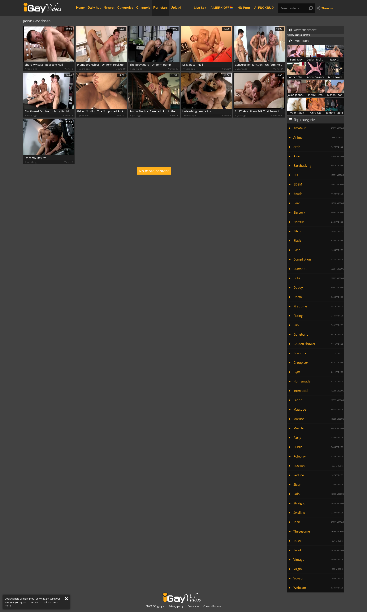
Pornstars (160, 7)
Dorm (318, 297)
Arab (318, 147)
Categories (125, 7)
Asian (318, 156)
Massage (318, 409)
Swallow (318, 513)
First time (318, 306)
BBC (318, 175)
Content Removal (212, 606)
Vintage (318, 559)
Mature (318, 419)
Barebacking (318, 165)
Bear (318, 203)
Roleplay (318, 456)
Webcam (318, 588)
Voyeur (318, 578)
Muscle (318, 428)
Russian (318, 466)
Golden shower (318, 344)
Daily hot (94, 7)
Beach (318, 194)
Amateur (318, 128)
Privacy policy (176, 606)
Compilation (318, 259)
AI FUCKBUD (264, 7)
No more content (154, 170)
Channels (143, 7)
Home (80, 7)
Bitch (318, 231)
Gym (318, 372)
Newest (109, 7)
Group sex (318, 362)
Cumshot (318, 269)
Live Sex (200, 7)
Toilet (318, 541)
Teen (318, 522)
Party (318, 438)
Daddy (318, 287)
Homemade (318, 381)
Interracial (318, 391)
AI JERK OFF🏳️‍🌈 (221, 7)
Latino (318, 400)
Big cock (318, 212)
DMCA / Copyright (155, 606)
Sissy (318, 484)
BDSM (318, 184)
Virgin (318, 569)
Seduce (318, 475)
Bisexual (318, 222)
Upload (176, 7)
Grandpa (318, 353)
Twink (318, 550)
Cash (318, 250)
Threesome (318, 531)
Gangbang (318, 334)
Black (318, 241)
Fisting (318, 316)
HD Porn (244, 7)
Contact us (193, 606)
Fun (318, 325)
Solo (318, 494)
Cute (318, 278)
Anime (318, 137)
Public (318, 447)
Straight (318, 503)
